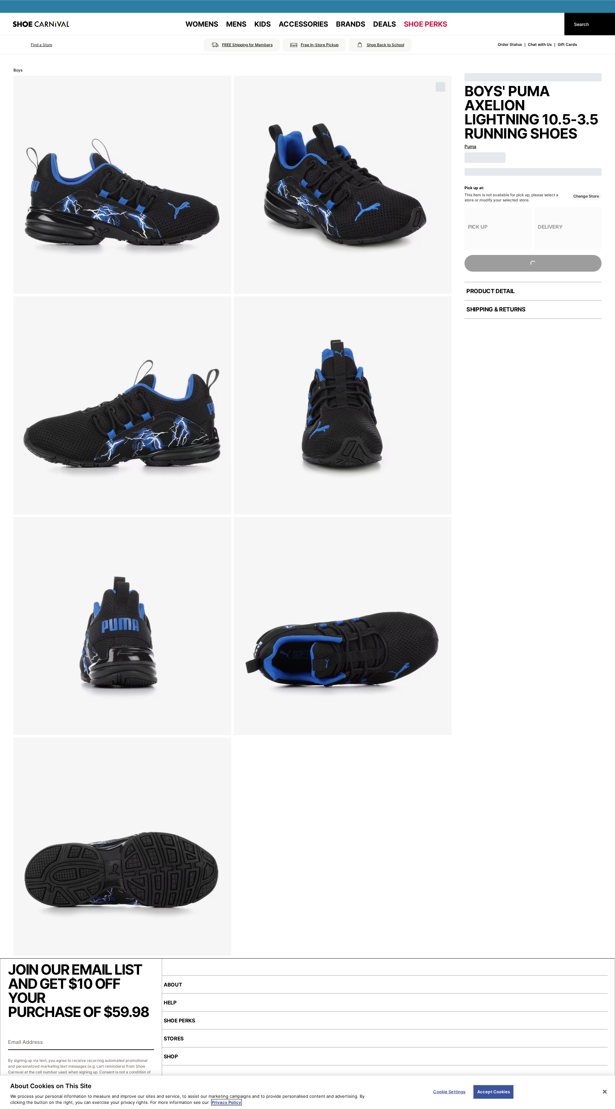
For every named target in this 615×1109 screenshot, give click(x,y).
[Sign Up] (147, 1042)
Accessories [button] (303, 24)
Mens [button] (236, 24)
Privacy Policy (226, 1102)
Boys (17, 70)
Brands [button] (350, 24)
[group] (498, 228)
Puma (470, 146)
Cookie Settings (449, 1091)
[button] (32, 45)
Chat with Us (540, 44)
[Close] (605, 1092)
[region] (307, 1092)
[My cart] (553, 24)
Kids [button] (262, 24)
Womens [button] (201, 24)
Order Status (510, 44)
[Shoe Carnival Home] (41, 24)
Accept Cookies (493, 1091)
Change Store (586, 196)
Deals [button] (384, 24)
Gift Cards (567, 44)
